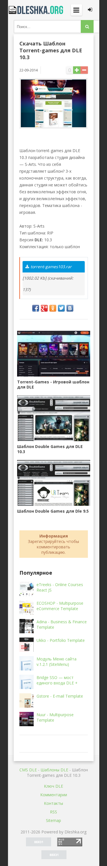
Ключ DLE (53, 786)
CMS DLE (28, 770)
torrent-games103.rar (51, 266)
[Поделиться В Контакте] (69, 308)
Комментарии (53, 794)
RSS (53, 812)
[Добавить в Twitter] (61, 308)
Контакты (53, 803)
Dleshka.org (36, 10)
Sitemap (53, 820)
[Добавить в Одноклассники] (52, 308)
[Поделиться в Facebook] (35, 308)
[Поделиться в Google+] (44, 308)
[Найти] (87, 26)
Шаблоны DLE (54, 770)
